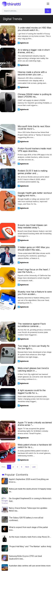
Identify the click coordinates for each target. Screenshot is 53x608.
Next (27, 467)
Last (34, 467)
